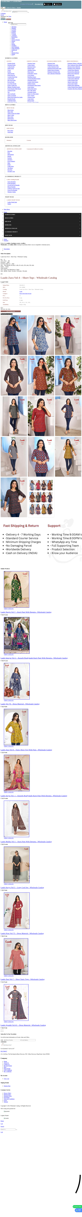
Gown (9, 70)
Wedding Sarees (32, 70)
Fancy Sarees (31, 95)
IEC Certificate (7, 1071)
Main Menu (7, 209)
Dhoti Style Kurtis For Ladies (15, 97)
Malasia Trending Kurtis (14, 87)
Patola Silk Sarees (32, 88)
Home (5, 22)
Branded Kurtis (11, 99)
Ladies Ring (11, 166)
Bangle (9, 156)
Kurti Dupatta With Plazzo (14, 88)
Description (7, 249)
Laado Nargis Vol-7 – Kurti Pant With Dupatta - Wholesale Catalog (26, 612)
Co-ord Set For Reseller (14, 185)
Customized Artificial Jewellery (35, 149)
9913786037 (4, 1051)
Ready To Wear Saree (33, 94)
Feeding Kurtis (11, 63)
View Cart (3, 19)
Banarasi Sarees (32, 66)
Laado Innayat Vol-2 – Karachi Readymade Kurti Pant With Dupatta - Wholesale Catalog (34, 658)
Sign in (14, 7)
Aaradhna (13, 45)
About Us (6, 1063)
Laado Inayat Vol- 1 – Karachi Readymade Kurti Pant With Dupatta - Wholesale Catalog (34, 796)
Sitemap (6, 1101)
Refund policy (7, 1094)
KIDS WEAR (10, 128)
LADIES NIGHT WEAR (13, 200)
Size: (2, 307)
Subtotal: (3, 18)
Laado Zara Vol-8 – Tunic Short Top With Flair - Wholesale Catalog (26, 750)
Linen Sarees (31, 87)
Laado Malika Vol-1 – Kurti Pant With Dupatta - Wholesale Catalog (26, 841)
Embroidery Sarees (32, 73)
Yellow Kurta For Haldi (14, 113)
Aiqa (12, 55)
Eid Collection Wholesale (54, 73)
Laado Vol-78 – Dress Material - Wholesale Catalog (20, 704)
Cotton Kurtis (11, 66)
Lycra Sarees (31, 75)
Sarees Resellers (12, 181)
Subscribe (3, 1041)
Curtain (29, 140)
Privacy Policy (7, 1093)
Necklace (10, 159)
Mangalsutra (11, 154)
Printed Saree (31, 68)
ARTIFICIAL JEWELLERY (14, 149)
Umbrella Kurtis (12, 100)
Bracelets (10, 151)
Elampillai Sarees (32, 80)
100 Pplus (13, 26)
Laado (20, 291)
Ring (9, 153)
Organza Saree (31, 97)
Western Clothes (12, 192)
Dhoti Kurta (11, 118)
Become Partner (8, 1065)
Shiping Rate (7, 1086)
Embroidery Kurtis (12, 102)
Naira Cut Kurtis (12, 95)
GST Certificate (8, 1070)
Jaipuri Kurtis (11, 73)
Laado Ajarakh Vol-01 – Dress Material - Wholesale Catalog (23, 1025)
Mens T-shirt (11, 115)
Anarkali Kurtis (11, 90)
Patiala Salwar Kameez (53, 70)
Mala (9, 163)
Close (9, 16)
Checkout (8, 19)
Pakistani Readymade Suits (54, 68)
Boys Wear (10, 130)
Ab (12, 51)
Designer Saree (31, 63)
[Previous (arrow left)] (1, 1031)
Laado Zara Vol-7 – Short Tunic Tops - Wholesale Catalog (23, 979)
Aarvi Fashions (15, 47)
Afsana (13, 54)
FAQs (5, 1100)
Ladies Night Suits (12, 202)
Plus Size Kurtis (12, 80)
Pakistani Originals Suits (54, 72)
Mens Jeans (10, 117)
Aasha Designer (15, 48)
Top (9, 92)
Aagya (13, 38)
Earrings (10, 158)
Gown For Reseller (12, 190)
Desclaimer (7, 1097)
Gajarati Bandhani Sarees (34, 78)
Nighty (9, 204)
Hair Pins (10, 169)
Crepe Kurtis (11, 78)
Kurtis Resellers (12, 183)
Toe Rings (10, 168)
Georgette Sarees (32, 92)
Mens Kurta (11, 110)
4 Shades (13, 31)
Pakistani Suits (51, 63)
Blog (5, 1067)
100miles (13, 28)
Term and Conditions (9, 1099)
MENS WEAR (10, 108)
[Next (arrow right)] (3, 1031)
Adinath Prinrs (15, 53)
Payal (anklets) (11, 161)
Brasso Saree (31, 100)
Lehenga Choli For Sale (14, 188)
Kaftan (9, 72)
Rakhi (9, 164)
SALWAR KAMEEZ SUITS (54, 61)
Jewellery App (11, 171)
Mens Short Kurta (12, 120)
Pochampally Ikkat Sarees (34, 85)
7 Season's (14, 35)
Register (19, 7)
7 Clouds (13, 34)
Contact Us (9, 7)
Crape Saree (31, 99)
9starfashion (14, 37)
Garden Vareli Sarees (33, 82)
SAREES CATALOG (32, 61)
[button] (41, 1215)
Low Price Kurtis (12, 83)
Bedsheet (9, 140)
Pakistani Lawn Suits (53, 65)
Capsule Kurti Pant (12, 77)
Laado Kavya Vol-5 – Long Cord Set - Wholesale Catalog (22, 887)
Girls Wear (10, 132)
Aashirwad (14, 50)
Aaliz (12, 42)
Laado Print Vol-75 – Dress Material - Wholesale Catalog (22, 933)
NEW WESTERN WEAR (25, 293)
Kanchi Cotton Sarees (33, 102)
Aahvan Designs (15, 40)
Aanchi (13, 44)
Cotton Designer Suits (53, 66)
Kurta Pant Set (11, 75)
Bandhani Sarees (32, 77)
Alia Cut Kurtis (11, 94)
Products (6, 240)
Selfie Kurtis (11, 68)
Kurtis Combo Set (12, 85)
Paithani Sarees (31, 83)
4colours (13, 32)
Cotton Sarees (31, 65)
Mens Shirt (10, 111)
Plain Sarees (31, 72)
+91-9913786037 (6, 1)
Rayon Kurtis (11, 82)
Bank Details (7, 1068)
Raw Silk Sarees (32, 90)
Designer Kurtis (12, 65)
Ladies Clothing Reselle (13, 179)
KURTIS (9, 61)
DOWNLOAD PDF (7, 314)
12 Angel (13, 29)
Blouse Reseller (11, 187)
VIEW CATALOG (9, 608)
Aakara (13, 41)
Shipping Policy (8, 1096)
